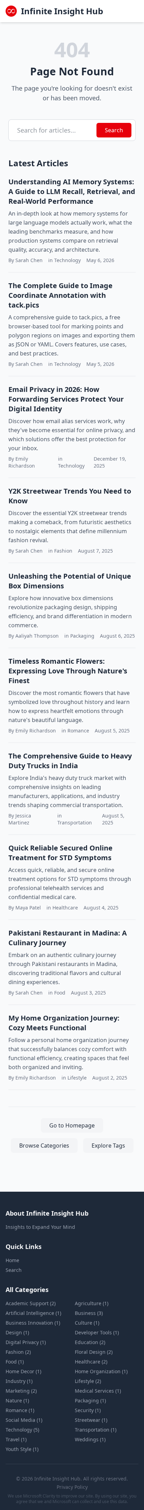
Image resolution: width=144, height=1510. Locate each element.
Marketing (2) (21, 1390)
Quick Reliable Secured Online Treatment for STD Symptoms (60, 852)
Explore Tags (108, 1145)
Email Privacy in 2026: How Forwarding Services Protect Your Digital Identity (66, 399)
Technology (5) (22, 1429)
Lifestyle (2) (88, 1381)
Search (114, 130)
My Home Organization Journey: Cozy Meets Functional (64, 1022)
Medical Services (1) (98, 1390)
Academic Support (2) (31, 1303)
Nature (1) (17, 1400)
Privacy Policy (72, 1487)
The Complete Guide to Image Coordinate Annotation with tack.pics (60, 295)
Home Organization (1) (101, 1371)
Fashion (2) (18, 1352)
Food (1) (15, 1361)
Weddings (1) (90, 1439)
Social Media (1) (24, 1420)
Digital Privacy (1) (26, 1342)
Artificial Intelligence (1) (33, 1313)
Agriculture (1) (91, 1303)
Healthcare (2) (91, 1361)
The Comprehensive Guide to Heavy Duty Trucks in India (70, 760)
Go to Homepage (72, 1125)
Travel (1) (16, 1439)
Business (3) (89, 1313)
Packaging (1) (90, 1400)
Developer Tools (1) (97, 1332)
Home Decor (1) (23, 1371)
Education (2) (90, 1342)
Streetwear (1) (91, 1420)
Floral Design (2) (94, 1352)
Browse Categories (44, 1145)
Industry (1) (19, 1381)
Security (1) (88, 1410)
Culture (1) (87, 1322)
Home (12, 1260)
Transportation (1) (95, 1429)
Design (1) (17, 1332)
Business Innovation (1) (33, 1322)
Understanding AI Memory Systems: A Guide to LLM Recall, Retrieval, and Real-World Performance (71, 191)
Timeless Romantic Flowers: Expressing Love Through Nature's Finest (67, 670)
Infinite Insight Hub (62, 11)
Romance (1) (20, 1410)
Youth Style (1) (22, 1449)
